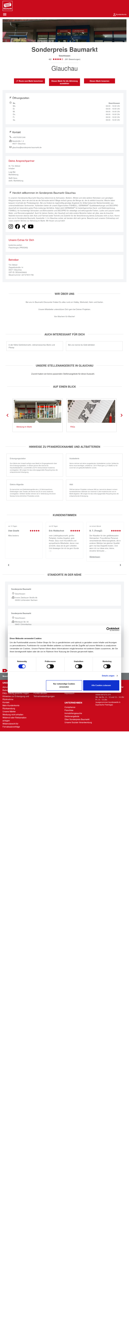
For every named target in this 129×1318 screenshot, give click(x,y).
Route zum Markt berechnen (31, 81)
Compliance (69, 707)
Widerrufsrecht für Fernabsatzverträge (11, 725)
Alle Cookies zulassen (101, 685)
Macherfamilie (22, 426)
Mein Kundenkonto (11, 705)
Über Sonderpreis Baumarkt (76, 719)
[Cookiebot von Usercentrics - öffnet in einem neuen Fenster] (108, 629)
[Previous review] (8, 565)
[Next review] (120, 565)
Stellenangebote (71, 716)
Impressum (69, 693)
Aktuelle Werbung (77, 426)
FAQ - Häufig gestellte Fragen (16, 693)
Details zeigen (108, 676)
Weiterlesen (94, 556)
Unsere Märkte (9, 711)
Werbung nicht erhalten (13, 714)
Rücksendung (9, 708)
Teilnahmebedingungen (44, 696)
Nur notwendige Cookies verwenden (64, 685)
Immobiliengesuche (73, 713)
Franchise (68, 710)
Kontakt (6, 702)
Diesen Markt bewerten (99, 81)
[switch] (50, 666)
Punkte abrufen (40, 693)
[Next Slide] (121, 415)
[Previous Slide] (7, 415)
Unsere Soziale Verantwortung (78, 722)
